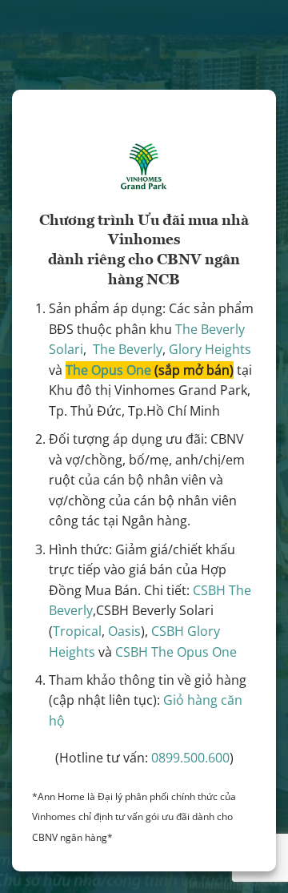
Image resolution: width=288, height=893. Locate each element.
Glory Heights (210, 349)
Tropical (77, 631)
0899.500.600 (190, 757)
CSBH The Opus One (176, 652)
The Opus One (108, 370)
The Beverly (127, 349)
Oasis (124, 631)
